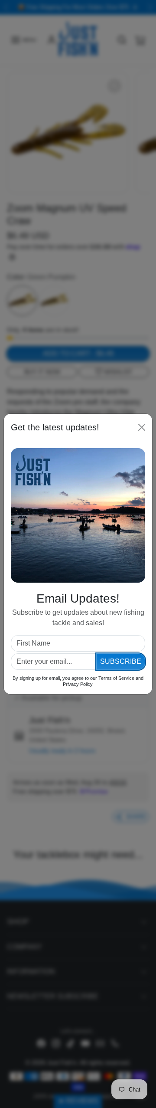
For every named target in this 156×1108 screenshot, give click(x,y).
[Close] (142, 427)
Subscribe (120, 661)
